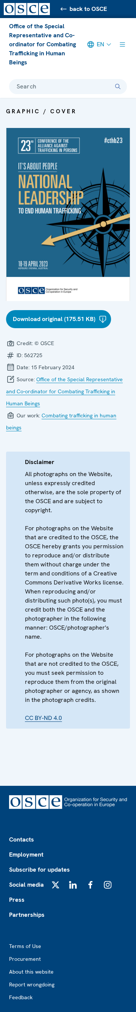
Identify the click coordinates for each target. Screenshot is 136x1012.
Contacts (21, 839)
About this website (31, 971)
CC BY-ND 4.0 (43, 718)
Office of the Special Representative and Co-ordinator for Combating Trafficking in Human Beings (42, 44)
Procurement (25, 959)
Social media (26, 885)
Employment (26, 854)
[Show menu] (122, 44)
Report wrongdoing (31, 984)
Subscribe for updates (39, 870)
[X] (55, 884)
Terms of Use (25, 946)
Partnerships (27, 915)
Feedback (20, 997)
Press (17, 900)
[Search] (117, 86)
